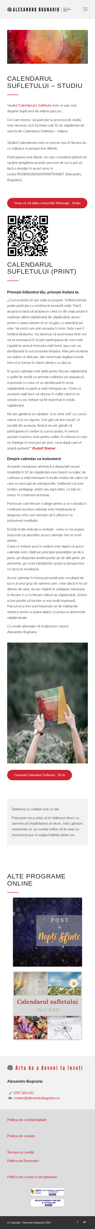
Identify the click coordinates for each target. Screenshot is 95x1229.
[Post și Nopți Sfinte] (47, 932)
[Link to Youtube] (84, 1222)
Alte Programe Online (36, 880)
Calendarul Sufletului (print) (41, 268)
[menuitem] (85, 9)
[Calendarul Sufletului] (47, 703)
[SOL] (47, 1202)
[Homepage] (39, 9)
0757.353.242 (23, 1093)
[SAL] (47, 1192)
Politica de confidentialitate (27, 1120)
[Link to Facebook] (77, 1222)
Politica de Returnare (23, 1161)
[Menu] (85, 9)
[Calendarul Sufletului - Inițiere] (47, 1005)
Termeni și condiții (20, 1152)
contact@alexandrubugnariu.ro (36, 1098)
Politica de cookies (21, 1136)
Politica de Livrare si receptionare (32, 1177)
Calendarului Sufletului (34, 105)
